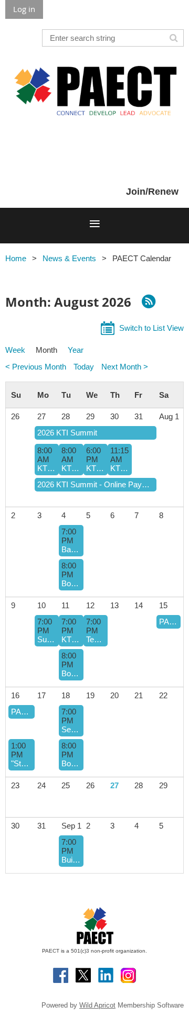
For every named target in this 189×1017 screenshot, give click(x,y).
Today (84, 366)
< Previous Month (35, 366)
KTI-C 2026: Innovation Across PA (46, 468)
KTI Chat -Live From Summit (119, 468)
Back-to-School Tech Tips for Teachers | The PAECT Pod (70, 549)
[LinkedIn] (105, 975)
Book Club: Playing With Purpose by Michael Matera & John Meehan (70, 583)
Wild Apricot (97, 1005)
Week (15, 349)
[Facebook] (60, 975)
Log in (24, 9)
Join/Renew (152, 191)
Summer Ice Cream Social (46, 639)
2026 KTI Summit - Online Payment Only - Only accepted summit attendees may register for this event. (95, 484)
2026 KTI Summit (67, 432)
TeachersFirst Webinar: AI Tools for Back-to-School (95, 639)
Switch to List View (151, 327)
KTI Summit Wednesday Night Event (95, 468)
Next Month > (124, 366)
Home (15, 258)
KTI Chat (70, 639)
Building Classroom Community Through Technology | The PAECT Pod (70, 859)
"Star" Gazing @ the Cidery (21, 763)
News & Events (69, 258)
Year (75, 349)
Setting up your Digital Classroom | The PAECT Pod (70, 729)
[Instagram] (128, 975)
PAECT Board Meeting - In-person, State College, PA (168, 621)
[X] (83, 975)
